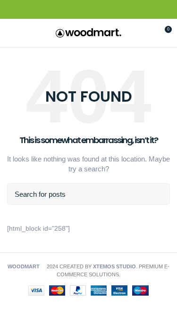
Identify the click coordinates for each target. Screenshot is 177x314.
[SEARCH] (157, 194)
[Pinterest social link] (88, 9)
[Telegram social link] (110, 9)
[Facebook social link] (66, 9)
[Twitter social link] (77, 9)
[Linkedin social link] (99, 9)
